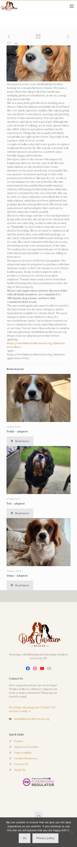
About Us (19, 770)
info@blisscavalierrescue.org (31, 719)
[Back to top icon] (38, 816)
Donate (18, 741)
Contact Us (21, 764)
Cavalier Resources (25, 758)
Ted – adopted (15, 503)
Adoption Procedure (26, 747)
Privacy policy (45, 838)
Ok (24, 838)
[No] (72, 832)
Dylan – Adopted (17, 575)
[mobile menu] (71, 6)
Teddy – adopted (17, 431)
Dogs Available (23, 752)
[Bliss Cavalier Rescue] (9, 6)
